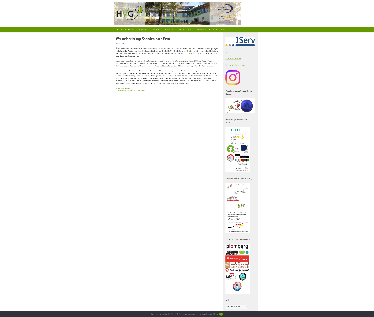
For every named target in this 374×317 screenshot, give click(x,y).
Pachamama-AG (194, 53)
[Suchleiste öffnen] (255, 29)
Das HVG (128, 29)
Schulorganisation (141, 29)
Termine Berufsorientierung (235, 65)
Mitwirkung (200, 29)
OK (221, 314)
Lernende (179, 29)
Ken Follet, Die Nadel (124, 88)
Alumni (223, 29)
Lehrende (168, 29)
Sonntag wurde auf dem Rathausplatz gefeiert (131, 90)
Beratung (212, 29)
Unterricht (156, 29)
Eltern (189, 29)
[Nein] (372, 314)
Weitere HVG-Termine (233, 59)
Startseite (120, 29)
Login (227, 52)
